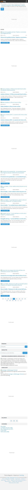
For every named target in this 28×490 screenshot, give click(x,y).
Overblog (21, 475)
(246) (5, 431)
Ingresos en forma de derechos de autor (18, 480)
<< (3, 298)
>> (20, 300)
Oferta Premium (8, 481)
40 (8, 298)
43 (16, 298)
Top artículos (17, 478)
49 (12, 300)
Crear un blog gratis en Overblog (8, 478)
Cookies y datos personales (17, 481)
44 (19, 298)
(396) (7, 427)
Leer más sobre (5, 42)
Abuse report (3, 480)
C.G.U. (8, 480)
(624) (3, 426)
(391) (7, 429)
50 (15, 300)
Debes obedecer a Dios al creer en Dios (10, 106)
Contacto (23, 478)
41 (11, 298)
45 (22, 298)
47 (7, 300)
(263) (3, 430)
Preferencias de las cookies (14, 482)
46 (25, 298)
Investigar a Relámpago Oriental (16, 374)
